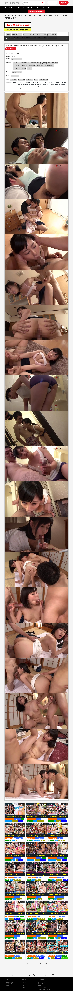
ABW (44, 35)
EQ (16, 860)
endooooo (15, 821)
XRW (56, 840)
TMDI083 (22, 918)
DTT (25, 35)
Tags (49, 8)
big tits (13, 840)
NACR (54, 35)
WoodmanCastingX (44, 989)
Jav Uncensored (14, 8)
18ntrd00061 (43, 80)
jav (49, 63)
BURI (22, 819)
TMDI (7, 918)
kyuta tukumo (16, 72)
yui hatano (52, 916)
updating (64, 821)
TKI (32, 957)
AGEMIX (53, 957)
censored (32, 66)
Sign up (63, 3)
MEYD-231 (64, 860)
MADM (35, 918)
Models (45, 8)
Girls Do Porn (41, 982)
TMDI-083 (17, 918)
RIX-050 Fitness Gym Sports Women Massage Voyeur (58, 817)
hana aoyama (62, 819)
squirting (38, 936)
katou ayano (31, 838)
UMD (43, 840)
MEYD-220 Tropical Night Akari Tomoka (36, 856)
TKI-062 (41, 957)
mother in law (25, 63)
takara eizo (14, 76)
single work (39, 66)
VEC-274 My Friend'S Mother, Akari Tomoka (36, 895)
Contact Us (9, 984)
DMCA (8, 986)
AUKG (30, 35)
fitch (59, 938)
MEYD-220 (43, 860)
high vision (54, 63)
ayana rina (17, 858)
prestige (59, 821)
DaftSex (40, 986)
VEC (36, 899)
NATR (35, 35)
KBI (40, 35)
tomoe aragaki (32, 955)
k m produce (61, 840)
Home (6, 8)
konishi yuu (9, 858)
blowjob (64, 955)
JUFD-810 (64, 938)
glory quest (18, 957)
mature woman (31, 899)
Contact (24, 987)
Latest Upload (23, 8)
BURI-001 (20, 821)
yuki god (51, 897)
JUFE (49, 35)
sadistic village (41, 938)
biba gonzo (59, 918)
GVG (13, 957)
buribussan (8, 821)
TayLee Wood (42, 987)
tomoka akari (17, 59)
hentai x (20, 860)
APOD (14, 35)
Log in (23, 984)
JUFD (56, 938)
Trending (40, 8)
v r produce (61, 899)
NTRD (36, 80)
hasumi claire (59, 897)
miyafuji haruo (41, 918)
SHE (17, 840)
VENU (15, 938)
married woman (37, 840)
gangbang (43, 63)
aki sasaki (51, 955)
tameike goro (30, 860)
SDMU (11, 879)
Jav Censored (12, 2)
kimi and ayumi (61, 916)
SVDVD (35, 938)
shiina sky (58, 955)
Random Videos (56, 8)
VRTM (55, 899)
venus (39, 899)
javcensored (35, 63)
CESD (20, 35)
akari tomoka (18, 838)
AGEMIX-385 (64, 957)
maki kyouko (9, 838)
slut (15, 916)
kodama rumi (40, 838)
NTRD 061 (21, 80)
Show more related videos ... (36, 964)
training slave (49, 66)
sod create (38, 879)
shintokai (14, 80)
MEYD (44, 858)
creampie (17, 63)
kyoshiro (65, 879)
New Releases (32, 8)
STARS (8, 35)
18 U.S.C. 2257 (10, 982)
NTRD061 (29, 80)
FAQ (23, 986)
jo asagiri (37, 860)
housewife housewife (20, 66)
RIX (55, 821)
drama (29, 68)
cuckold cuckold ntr (20, 68)
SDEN (54, 918)
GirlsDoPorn (41, 984)
